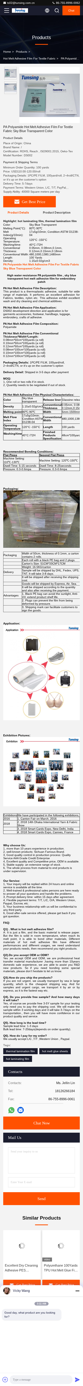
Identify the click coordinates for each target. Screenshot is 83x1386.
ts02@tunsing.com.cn (21, 2)
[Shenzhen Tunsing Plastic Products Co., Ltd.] (20, 10)
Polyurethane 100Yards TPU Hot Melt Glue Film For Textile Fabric (61, 1268)
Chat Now (41, 1123)
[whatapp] (11, 1110)
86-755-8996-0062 (67, 2)
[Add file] (5, 1379)
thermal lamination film (20, 1051)
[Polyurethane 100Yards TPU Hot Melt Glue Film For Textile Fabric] (61, 1246)
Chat (71, 10)
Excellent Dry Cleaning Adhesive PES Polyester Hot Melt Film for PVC (21, 1268)
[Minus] (77, 1290)
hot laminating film (17, 1058)
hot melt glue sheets (55, 1051)
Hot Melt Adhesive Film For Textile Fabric (29, 58)
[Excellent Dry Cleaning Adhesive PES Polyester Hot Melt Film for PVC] (22, 1246)
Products (21, 51)
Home (7, 51)
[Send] (77, 1379)
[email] (20, 1110)
